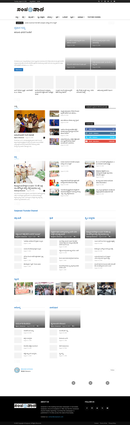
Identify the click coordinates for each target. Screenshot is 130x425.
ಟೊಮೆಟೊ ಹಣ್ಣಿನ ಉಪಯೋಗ (31, 349)
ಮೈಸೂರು (64, 157)
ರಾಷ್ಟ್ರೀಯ (65, 106)
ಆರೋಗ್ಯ (49, 17)
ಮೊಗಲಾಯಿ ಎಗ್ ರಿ (63, 338)
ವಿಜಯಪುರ (92, 157)
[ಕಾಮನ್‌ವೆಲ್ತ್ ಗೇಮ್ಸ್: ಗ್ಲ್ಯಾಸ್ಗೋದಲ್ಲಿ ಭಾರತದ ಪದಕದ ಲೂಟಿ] (53, 268)
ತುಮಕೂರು (78, 157)
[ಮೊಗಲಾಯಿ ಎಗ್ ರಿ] (53, 340)
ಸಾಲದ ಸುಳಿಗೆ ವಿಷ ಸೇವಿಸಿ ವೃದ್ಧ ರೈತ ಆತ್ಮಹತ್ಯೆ (104, 241)
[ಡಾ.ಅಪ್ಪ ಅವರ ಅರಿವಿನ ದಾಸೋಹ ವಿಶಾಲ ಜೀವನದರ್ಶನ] (90, 183)
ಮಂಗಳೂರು (31, 157)
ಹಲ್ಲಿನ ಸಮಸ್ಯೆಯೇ (28, 342)
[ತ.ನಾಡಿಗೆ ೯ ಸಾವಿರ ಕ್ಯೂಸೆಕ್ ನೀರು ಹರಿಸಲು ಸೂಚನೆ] (77, 37)
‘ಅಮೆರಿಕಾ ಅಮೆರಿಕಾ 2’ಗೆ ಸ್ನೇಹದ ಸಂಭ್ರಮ (33, 241)
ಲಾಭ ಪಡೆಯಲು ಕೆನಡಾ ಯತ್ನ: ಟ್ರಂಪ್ (70, 120)
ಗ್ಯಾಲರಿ (71, 17)
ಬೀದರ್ (106, 157)
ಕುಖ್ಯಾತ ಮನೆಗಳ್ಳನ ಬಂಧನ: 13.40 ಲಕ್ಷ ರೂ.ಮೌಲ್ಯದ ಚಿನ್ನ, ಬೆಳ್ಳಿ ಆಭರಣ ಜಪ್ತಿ (28, 187)
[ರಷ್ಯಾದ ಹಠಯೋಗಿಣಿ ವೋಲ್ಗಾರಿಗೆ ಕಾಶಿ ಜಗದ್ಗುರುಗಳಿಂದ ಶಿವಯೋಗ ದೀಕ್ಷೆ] (54, 183)
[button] (99, 1)
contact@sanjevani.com (55, 420)
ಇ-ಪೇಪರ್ (65, 17)
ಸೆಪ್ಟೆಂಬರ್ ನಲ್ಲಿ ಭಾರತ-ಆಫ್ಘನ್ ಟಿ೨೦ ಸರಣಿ (69, 250)
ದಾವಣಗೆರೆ (71, 157)
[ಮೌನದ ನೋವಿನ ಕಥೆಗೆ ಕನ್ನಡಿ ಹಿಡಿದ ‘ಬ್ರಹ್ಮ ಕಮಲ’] (18, 258)
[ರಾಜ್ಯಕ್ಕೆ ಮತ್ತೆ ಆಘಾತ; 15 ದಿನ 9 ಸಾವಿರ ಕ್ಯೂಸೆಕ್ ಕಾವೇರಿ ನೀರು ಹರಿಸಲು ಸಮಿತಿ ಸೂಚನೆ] (54, 113)
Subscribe (111, 141)
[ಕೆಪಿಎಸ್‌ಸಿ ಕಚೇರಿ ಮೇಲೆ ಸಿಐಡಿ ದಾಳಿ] (77, 59)
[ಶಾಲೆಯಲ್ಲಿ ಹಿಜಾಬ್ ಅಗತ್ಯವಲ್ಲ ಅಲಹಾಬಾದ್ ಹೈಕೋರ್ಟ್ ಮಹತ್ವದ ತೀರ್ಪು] (44, 82)
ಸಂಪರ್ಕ (38, 1)
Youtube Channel (94, 17)
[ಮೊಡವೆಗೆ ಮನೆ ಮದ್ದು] (18, 336)
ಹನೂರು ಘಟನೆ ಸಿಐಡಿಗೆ (23, 32)
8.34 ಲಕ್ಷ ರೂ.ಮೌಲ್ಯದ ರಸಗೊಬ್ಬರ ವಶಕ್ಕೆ (104, 249)
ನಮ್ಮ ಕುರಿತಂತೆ (32, 1)
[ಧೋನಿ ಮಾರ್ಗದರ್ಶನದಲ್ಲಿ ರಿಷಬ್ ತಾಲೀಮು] (53, 260)
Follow (112, 133)
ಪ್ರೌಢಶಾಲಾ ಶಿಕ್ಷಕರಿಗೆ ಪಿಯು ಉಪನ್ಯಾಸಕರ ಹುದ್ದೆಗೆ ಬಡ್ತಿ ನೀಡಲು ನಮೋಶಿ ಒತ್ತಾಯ (104, 173)
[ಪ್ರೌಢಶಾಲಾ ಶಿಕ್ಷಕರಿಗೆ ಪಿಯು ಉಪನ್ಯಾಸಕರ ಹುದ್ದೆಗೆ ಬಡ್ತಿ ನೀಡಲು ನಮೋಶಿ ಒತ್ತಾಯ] (90, 173)
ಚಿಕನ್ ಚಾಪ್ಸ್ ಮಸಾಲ (64, 346)
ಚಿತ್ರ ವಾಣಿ (30, 17)
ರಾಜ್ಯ (71, 106)
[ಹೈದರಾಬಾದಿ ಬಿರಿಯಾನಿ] (65, 319)
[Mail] (108, 1)
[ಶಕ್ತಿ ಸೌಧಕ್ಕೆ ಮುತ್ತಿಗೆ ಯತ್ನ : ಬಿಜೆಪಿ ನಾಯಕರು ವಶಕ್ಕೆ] (85, 82)
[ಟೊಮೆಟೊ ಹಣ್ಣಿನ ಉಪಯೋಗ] (18, 351)
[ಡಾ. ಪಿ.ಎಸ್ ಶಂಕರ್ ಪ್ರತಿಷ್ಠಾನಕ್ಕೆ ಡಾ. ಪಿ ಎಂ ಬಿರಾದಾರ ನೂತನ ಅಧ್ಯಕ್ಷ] (90, 164)
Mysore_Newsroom (19, 137)
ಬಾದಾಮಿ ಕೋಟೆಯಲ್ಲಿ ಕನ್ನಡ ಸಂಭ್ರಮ (32, 249)
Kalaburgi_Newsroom (19, 190)
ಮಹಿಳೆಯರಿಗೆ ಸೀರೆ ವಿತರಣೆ (24, 135)
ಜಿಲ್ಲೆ (23, 17)
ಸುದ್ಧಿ (17, 17)
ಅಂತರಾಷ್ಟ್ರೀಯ (57, 106)
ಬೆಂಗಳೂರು (23, 157)
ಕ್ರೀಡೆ (57, 17)
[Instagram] (105, 1)
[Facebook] (101, 1)
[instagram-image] (22, 386)
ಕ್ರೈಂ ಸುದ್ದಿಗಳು (41, 17)
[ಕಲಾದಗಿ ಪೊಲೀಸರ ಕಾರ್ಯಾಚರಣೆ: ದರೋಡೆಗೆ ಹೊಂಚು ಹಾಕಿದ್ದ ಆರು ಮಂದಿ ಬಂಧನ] (89, 266)
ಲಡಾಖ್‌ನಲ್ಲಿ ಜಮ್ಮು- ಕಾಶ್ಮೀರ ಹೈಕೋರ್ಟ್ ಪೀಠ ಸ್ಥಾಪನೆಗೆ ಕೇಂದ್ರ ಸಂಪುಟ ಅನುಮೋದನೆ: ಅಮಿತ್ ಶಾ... (70, 141)
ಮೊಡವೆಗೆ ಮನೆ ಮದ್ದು (28, 334)
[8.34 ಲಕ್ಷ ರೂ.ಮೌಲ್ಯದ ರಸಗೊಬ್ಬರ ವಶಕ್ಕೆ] (89, 251)
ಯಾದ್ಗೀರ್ (99, 157)
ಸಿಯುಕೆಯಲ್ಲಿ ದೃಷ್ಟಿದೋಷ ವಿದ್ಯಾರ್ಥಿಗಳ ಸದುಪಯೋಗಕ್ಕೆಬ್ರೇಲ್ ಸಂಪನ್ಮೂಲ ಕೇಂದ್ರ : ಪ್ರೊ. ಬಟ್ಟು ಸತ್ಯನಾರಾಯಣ (53, 23)
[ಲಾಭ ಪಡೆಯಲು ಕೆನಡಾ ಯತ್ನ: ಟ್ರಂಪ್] (54, 122)
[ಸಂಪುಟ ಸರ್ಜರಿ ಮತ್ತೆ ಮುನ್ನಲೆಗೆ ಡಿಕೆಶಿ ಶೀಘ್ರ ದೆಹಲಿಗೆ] (65, 82)
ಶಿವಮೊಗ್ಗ (85, 157)
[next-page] (18, 100)
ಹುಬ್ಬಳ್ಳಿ (37, 157)
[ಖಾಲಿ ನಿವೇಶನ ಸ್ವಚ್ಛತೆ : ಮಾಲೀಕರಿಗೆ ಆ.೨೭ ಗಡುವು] (23, 82)
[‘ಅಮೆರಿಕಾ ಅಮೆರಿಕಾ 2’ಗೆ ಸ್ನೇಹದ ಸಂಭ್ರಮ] (18, 243)
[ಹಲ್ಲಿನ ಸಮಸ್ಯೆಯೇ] (18, 344)
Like (113, 129)
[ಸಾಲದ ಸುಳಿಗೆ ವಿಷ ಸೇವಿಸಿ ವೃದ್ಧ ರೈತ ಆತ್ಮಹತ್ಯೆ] (89, 243)
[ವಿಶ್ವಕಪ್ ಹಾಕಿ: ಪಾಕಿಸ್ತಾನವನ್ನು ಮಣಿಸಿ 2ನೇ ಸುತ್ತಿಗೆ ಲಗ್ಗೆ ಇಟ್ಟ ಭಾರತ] (65, 229)
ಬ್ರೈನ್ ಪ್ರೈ (61, 353)
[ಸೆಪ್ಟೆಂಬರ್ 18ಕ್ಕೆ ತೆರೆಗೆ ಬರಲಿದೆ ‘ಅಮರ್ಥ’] (29, 229)
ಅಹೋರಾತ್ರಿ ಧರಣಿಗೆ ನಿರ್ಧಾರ (104, 90)
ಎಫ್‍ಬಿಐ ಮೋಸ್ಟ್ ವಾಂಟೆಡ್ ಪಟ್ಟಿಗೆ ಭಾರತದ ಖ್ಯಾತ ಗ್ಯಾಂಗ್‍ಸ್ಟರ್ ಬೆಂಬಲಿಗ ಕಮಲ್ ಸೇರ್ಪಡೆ (70, 131)
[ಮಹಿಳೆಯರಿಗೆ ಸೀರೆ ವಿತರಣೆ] (29, 121)
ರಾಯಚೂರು (57, 157)
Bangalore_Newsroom (21, 236)
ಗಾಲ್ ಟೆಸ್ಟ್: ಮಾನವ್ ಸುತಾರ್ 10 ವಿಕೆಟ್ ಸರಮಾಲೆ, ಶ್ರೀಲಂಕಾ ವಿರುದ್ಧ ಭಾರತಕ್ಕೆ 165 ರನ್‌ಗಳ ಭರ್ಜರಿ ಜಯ (68, 242)
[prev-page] (15, 100)
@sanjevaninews (27, 372)
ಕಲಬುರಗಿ (44, 157)
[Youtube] (114, 1)
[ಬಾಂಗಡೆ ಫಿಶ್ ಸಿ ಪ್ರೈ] (53, 332)
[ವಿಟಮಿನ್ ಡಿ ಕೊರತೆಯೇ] (29, 321)
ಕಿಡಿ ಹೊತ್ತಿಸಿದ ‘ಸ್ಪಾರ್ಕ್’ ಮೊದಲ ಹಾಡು (32, 264)
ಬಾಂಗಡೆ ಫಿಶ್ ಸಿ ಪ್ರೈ (63, 330)
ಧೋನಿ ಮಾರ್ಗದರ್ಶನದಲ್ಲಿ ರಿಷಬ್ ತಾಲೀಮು (69, 258)
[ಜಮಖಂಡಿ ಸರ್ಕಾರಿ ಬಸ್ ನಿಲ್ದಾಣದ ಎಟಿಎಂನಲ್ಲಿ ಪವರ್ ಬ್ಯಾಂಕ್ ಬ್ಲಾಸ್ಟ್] (89, 258)
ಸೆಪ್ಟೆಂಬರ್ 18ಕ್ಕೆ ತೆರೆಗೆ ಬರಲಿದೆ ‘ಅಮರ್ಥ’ (28, 234)
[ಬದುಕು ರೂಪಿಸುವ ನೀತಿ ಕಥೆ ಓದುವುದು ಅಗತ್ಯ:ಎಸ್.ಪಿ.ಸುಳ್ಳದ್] (54, 164)
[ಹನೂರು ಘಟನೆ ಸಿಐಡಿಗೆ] (39, 46)
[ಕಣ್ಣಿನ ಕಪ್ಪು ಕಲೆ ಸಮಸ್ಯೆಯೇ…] (18, 359)
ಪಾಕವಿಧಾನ (80, 17)
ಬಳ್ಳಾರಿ (50, 157)
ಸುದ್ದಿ (15, 106)
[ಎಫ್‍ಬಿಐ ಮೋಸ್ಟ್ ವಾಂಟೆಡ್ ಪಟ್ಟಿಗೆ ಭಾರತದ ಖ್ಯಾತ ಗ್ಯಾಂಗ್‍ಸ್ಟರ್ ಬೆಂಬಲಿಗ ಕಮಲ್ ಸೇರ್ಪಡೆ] (54, 132)
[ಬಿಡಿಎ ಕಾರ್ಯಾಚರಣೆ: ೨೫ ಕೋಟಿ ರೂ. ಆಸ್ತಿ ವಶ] (103, 59)
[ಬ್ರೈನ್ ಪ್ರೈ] (53, 355)
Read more (19, 69)
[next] (113, 23)
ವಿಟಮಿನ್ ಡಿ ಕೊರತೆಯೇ (23, 327)
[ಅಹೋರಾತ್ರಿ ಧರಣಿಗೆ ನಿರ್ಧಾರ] (106, 82)
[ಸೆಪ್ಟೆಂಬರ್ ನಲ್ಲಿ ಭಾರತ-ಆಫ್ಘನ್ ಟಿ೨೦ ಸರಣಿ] (53, 252)
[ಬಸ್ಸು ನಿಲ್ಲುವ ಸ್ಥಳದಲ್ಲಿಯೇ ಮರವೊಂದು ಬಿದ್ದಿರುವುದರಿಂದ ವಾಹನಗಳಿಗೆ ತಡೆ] (90, 192)
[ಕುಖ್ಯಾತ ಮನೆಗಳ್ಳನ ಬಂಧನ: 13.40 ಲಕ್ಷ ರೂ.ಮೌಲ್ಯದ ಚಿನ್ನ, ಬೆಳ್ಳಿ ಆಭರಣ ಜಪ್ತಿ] (29, 172)
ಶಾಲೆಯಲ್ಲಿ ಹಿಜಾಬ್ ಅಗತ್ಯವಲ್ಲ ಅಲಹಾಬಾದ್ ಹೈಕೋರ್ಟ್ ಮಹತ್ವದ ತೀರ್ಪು (44, 92)
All (50, 106)
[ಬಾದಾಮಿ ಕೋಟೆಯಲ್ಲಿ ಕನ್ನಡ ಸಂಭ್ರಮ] (18, 251)
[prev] (110, 23)
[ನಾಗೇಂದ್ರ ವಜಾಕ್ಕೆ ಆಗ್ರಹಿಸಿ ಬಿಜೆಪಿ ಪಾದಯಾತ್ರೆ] (103, 37)
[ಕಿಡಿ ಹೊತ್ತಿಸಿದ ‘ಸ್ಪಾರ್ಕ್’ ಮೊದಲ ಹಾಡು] (18, 266)
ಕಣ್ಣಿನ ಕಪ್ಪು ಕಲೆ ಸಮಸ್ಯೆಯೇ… (30, 357)
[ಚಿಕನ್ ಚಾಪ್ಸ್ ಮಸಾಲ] (53, 348)
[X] (111, 1)
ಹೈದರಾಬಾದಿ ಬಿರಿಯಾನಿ (58, 324)
